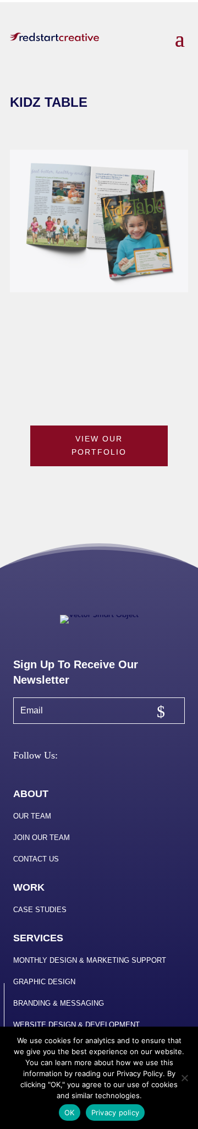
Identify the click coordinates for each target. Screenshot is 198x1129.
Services (38, 937)
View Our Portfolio (99, 445)
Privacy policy (115, 1112)
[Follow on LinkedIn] (124, 757)
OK (69, 1112)
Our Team (32, 816)
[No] (184, 1077)
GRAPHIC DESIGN (44, 982)
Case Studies (40, 910)
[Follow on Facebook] (71, 757)
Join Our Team (41, 837)
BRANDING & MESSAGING (58, 1003)
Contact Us (36, 859)
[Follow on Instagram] (97, 757)
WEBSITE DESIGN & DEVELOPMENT (76, 1025)
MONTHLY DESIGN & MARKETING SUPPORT (89, 960)
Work (29, 887)
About (30, 793)
